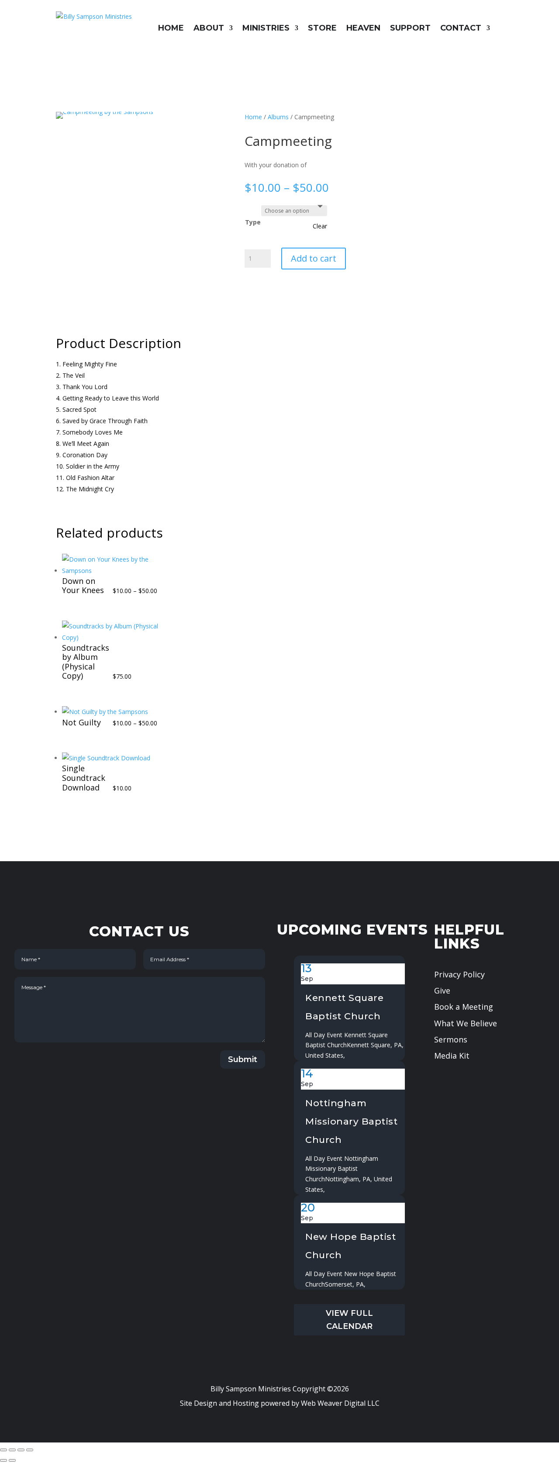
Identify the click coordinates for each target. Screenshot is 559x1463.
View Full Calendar (349, 1320)
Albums (278, 117)
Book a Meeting (463, 1006)
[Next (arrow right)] (12, 1460)
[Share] (20, 1450)
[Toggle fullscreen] (12, 1450)
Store (322, 28)
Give (442, 990)
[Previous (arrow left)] (3, 1460)
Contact (460, 28)
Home (171, 28)
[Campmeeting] (104, 111)
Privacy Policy (459, 974)
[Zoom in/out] (3, 1450)
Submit (242, 1059)
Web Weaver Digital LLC (340, 1403)
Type (253, 222)
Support (410, 28)
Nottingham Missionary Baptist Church (351, 1121)
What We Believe (465, 1023)
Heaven (363, 28)
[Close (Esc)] (29, 1450)
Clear (320, 226)
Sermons (450, 1039)
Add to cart (313, 258)
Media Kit (451, 1055)
